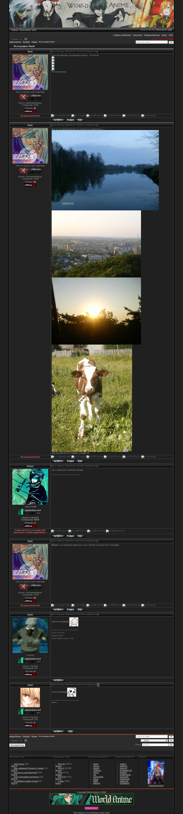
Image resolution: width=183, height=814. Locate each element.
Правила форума (152, 35)
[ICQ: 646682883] (79, 536)
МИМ (95, 781)
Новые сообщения (122, 35)
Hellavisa (97, 770)
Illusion (30, 466)
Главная (14, 30)
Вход (34, 30)
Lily (94, 775)
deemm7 (123, 768)
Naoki (30, 51)
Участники (137, 35)
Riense (96, 766)
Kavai (95, 779)
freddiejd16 (124, 783)
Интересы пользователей (25, 772)
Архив (34, 42)
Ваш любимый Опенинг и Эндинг (29, 768)
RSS (170, 30)
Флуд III (61, 764)
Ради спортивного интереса (26, 777)
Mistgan (96, 783)
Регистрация (25, 30)
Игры (58, 783)
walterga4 (124, 781)
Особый (26, 42)
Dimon (96, 772)
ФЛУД (14, 766)
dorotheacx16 (126, 770)
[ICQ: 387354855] (79, 120)
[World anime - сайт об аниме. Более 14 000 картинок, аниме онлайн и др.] (91, 804)
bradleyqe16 (125, 775)
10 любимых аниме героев (26, 781)
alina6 (30, 685)
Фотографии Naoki (47, 42)
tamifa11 (123, 772)
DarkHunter (98, 777)
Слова (61, 781)
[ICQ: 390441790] (70, 731)
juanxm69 (124, 777)
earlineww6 (125, 779)
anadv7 (123, 764)
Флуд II (61, 768)
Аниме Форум (15, 42)
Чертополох (19, 764)
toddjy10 (123, 766)
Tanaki (30, 614)
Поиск (164, 35)
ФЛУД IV (61, 777)
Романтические (156, 785)
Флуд (60, 772)
